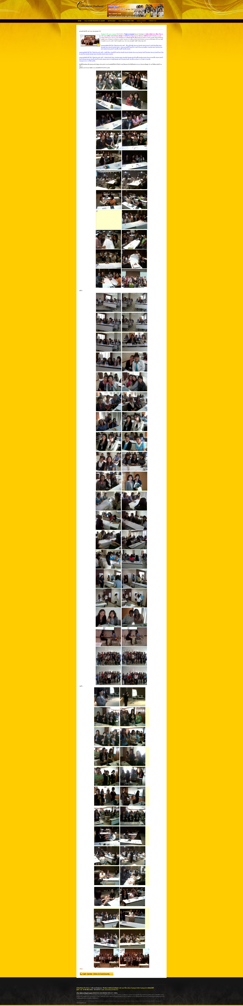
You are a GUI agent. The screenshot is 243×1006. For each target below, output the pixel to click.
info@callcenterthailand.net (111, 989)
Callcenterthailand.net (81, 1002)
